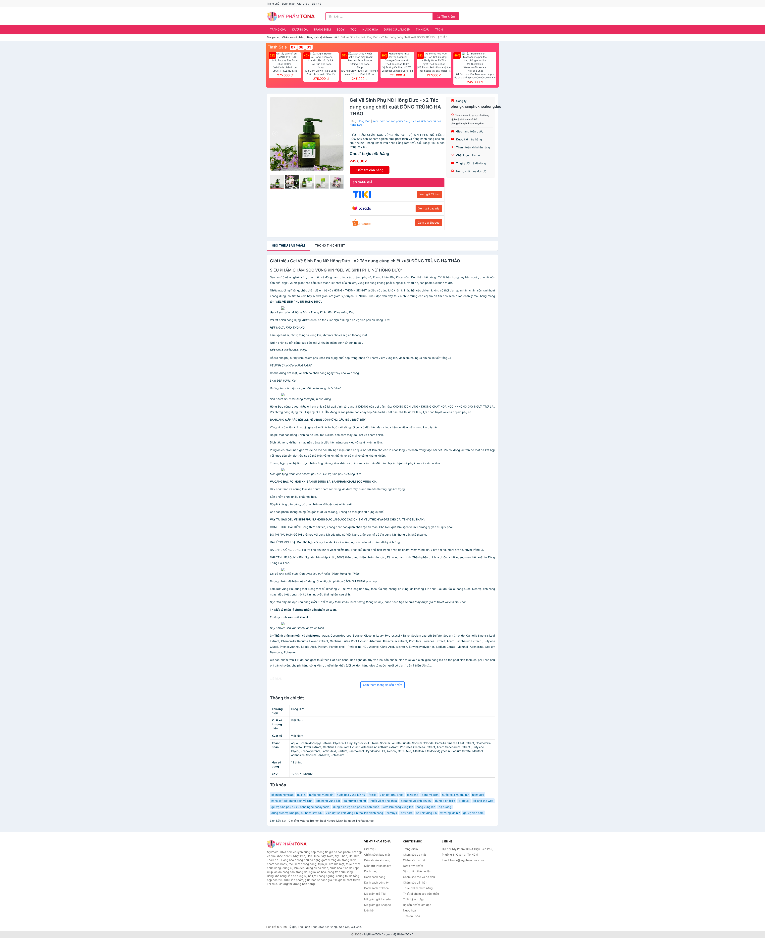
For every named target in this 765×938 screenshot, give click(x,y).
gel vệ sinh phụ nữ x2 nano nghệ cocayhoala (300, 807)
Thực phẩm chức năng (418, 888)
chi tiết (330, 245)
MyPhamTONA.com (377, 934)
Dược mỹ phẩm (413, 865)
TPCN (439, 29)
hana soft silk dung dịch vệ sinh (291, 800)
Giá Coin (356, 926)
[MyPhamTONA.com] (291, 16)
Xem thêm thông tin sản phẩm (382, 684)
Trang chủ (273, 3)
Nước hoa (370, 29)
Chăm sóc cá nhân (292, 37)
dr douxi (464, 800)
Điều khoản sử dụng (377, 860)
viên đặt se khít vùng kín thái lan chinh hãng (354, 813)
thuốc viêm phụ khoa (383, 800)
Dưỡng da (300, 29)
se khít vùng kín (426, 813)
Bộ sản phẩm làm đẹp (417, 904)
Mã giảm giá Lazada (377, 899)
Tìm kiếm (447, 16)
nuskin (301, 794)
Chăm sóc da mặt (414, 854)
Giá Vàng (331, 926)
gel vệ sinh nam (473, 813)
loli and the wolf (483, 800)
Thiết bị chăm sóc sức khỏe (421, 893)
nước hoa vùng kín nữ (351, 794)
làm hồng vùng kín (328, 800)
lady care (406, 813)
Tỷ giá (292, 926)
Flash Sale (277, 47)
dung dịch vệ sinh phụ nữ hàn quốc (356, 807)
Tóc (353, 29)
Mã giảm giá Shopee (377, 904)
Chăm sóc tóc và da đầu (419, 877)
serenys (392, 813)
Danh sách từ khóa (376, 888)
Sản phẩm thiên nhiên (417, 871)
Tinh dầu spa (411, 916)
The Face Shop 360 (311, 926)
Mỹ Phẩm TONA (402, 934)
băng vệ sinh (430, 794)
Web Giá (343, 926)
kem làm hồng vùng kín (398, 807)
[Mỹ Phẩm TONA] (287, 844)
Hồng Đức (364, 121)
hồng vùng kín (426, 807)
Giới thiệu (303, 3)
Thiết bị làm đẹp (413, 899)
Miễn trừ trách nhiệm (377, 865)
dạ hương (445, 807)
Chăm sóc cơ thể (414, 860)
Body (340, 29)
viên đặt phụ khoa (391, 794)
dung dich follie (445, 800)
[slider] (277, 182)
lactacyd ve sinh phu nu (416, 800)
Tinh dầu (422, 29)
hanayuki (478, 794)
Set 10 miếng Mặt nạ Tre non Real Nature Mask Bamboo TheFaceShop (328, 820)
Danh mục (288, 3)
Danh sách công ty (376, 882)
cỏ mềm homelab (282, 794)
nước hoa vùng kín (321, 794)
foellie (372, 794)
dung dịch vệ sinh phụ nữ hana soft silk (296, 813)
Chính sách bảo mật (377, 854)
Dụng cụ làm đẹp (397, 29)
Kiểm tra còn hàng (369, 170)
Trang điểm (322, 29)
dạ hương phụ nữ (354, 800)
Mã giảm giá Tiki (374, 893)
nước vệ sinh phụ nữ (455, 794)
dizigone (412, 794)
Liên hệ (316, 3)
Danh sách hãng (374, 877)
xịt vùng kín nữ (450, 813)
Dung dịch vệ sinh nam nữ (322, 37)
